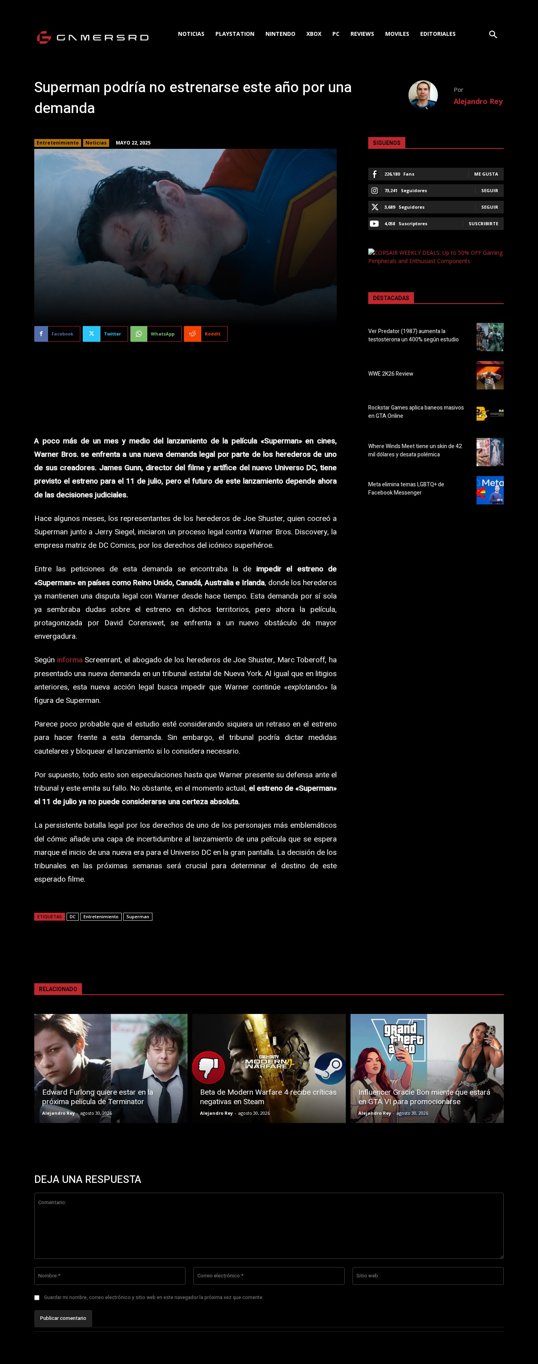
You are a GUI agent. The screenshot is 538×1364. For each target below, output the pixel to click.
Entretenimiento (58, 142)
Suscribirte (483, 223)
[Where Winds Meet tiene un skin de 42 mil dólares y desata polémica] (490, 452)
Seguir (489, 190)
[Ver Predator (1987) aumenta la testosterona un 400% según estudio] (490, 337)
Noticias (96, 142)
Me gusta (486, 174)
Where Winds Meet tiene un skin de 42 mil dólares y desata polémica (415, 450)
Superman (137, 916)
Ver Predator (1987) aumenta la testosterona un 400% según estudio (413, 335)
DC (73, 916)
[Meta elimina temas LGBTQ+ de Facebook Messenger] (490, 490)
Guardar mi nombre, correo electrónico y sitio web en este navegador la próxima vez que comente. (153, 1297)
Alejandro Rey (478, 101)
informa (70, 659)
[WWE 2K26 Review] (490, 375)
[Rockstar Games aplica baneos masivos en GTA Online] (490, 413)
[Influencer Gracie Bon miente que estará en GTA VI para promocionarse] (427, 1068)
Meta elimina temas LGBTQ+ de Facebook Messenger (406, 488)
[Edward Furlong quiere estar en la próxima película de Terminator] (110, 1068)
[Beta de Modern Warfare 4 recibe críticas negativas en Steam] (268, 1068)
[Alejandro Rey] (431, 95)
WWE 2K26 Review (390, 374)
